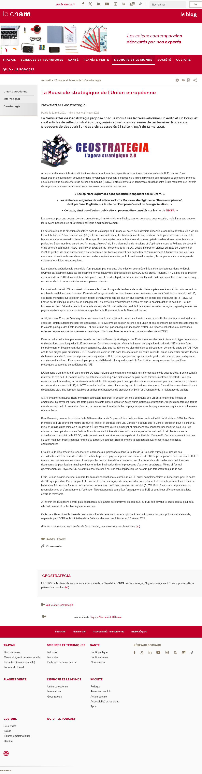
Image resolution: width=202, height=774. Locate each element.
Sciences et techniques (66, 645)
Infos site (60, 631)
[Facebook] (83, 3)
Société (96, 679)
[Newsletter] (132, 3)
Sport (94, 706)
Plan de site (79, 631)
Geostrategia (92, 80)
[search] (168, 4)
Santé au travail (99, 657)
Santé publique (99, 652)
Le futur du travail (14, 667)
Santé (95, 645)
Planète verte (15, 679)
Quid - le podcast (61, 719)
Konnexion (5, 770)
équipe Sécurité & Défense (106, 617)
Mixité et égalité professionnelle (22, 657)
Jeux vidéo (10, 726)
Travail (9, 645)
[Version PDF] (189, 80)
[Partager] (195, 81)
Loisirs (7, 730)
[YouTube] (107, 3)
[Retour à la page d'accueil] (23, 16)
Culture (10, 719)
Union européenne (15, 91)
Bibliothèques (139, 631)
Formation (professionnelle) (19, 662)
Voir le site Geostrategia (59, 604)
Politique (95, 686)
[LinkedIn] (98, 3)
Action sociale (99, 696)
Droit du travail (12, 652)
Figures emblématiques (17, 735)
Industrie (52, 652)
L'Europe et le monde (67, 80)
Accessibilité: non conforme (108, 631)
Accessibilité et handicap (105, 701)
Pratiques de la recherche (62, 662)
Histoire (8, 740)
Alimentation (98, 662)
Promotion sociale (101, 691)
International (12, 99)
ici (138, 526)
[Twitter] (90, 3)
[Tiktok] (140, 3)
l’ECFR (170, 210)
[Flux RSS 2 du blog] (123, 3)
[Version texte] (183, 80)
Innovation (53, 657)
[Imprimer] (177, 81)
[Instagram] (115, 3)
